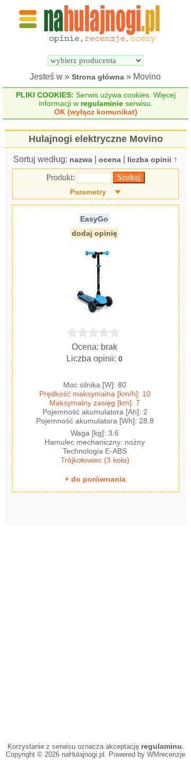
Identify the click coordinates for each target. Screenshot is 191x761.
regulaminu (161, 746)
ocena (110, 159)
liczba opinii (149, 159)
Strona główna (98, 77)
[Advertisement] (95, 630)
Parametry (88, 192)
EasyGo (94, 219)
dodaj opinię (94, 233)
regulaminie (102, 103)
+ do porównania (95, 479)
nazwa (81, 159)
